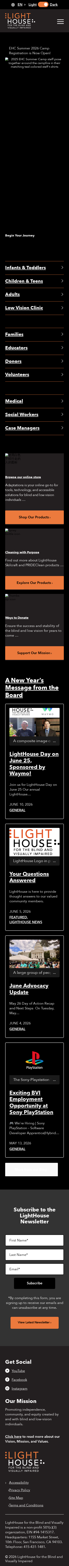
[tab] (18, 4)
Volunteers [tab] (17, 374)
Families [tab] (14, 334)
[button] (58, 21)
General (17, 810)
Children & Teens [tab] (24, 281)
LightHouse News (25, 922)
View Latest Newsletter (34, 1322)
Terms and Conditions (26, 1505)
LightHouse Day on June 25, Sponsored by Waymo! (34, 763)
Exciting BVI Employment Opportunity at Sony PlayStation (31, 1102)
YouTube (18, 1371)
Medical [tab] (14, 401)
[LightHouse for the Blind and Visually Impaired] (24, 1470)
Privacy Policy (19, 1490)
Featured (18, 917)
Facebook (19, 1379)
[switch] (43, 4)
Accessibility (19, 1483)
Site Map (16, 1498)
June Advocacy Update (28, 989)
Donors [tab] (13, 361)
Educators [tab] (16, 348)
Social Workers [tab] (21, 414)
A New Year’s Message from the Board (32, 687)
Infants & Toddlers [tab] (25, 268)
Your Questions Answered (29, 877)
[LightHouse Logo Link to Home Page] (28, 20)
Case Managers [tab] (22, 428)
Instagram (19, 1388)
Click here (13, 1436)
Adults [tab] (12, 294)
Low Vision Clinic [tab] (24, 308)
